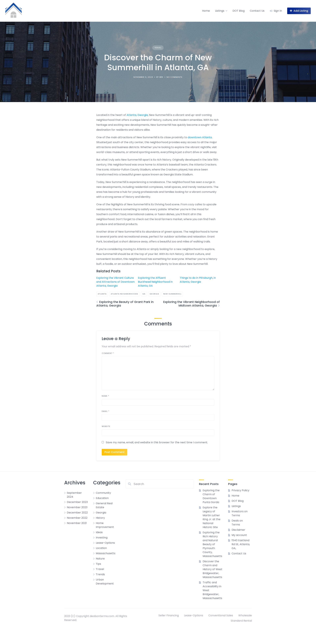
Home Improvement (105, 525)
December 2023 (77, 502)
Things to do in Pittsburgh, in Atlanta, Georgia (198, 280)
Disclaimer (238, 530)
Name (105, 396)
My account (239, 535)
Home (206, 11)
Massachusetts (105, 553)
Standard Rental (241, 621)
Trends (100, 574)
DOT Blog (239, 11)
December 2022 (77, 512)
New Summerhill (172, 294)
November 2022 (77, 518)
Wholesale (245, 615)
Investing (101, 537)
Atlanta (131, 115)
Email (105, 411)
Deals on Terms (237, 522)
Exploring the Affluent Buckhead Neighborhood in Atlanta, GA (155, 282)
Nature (100, 558)
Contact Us (257, 11)
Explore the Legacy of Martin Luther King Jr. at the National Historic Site (211, 517)
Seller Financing (168, 615)
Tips (98, 564)
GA (143, 294)
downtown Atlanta (200, 137)
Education (102, 498)
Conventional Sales (220, 615)
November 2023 (77, 507)
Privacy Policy (240, 490)
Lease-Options (105, 543)
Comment (108, 353)
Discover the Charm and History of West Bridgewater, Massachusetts (212, 569)
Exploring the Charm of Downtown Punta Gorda (211, 496)
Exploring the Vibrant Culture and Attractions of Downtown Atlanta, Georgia (115, 282)
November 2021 (77, 523)
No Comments (174, 77)
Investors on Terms (240, 513)
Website (106, 426)
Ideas (99, 532)
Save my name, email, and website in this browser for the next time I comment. (157, 442)
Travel (158, 47)
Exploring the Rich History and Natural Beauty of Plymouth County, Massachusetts (212, 544)
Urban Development (105, 581)
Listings (219, 11)
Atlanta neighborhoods (124, 294)
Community (103, 493)
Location (101, 548)
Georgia (142, 115)
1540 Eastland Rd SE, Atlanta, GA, (241, 544)
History (100, 518)
